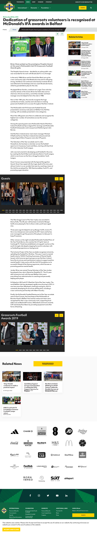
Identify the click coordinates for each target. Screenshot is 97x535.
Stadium (40, 2)
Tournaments (12, 513)
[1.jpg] (32, 333)
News (28, 2)
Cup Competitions (46, 513)
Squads (11, 515)
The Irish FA (20, 2)
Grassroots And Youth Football (31, 511)
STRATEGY (49, 2)
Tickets (83, 515)
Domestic (34, 8)
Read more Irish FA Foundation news (48, 363)
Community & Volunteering (29, 516)
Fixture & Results (46, 511)
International (22, 8)
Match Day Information (15, 517)
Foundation (45, 8)
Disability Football (30, 514)
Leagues (44, 515)
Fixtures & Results (14, 511)
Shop (33, 2)
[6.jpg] (32, 193)
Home (5, 29)
